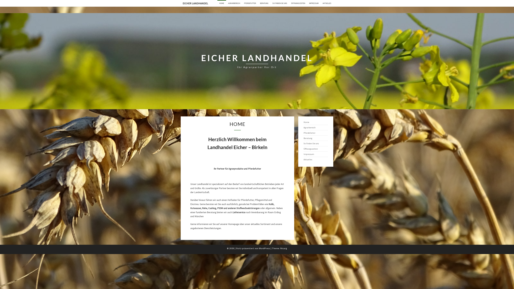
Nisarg (283, 248)
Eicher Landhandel (195, 3)
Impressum (314, 3)
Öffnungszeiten (298, 3)
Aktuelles (327, 3)
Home (221, 3)
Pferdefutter (250, 3)
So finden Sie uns (279, 3)
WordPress (264, 248)
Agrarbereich (234, 3)
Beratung (264, 3)
